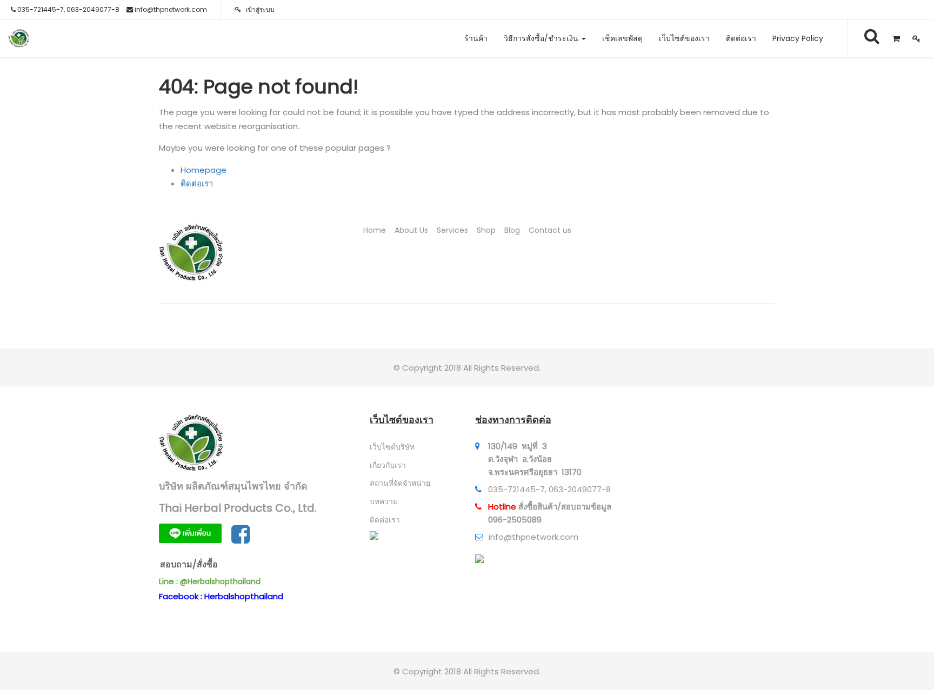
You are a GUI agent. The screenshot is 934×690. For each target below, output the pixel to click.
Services (452, 230)
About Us (411, 230)
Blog (512, 230)
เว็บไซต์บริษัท (392, 446)
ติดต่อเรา (197, 183)
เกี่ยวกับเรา (388, 465)
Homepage (203, 170)
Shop (486, 230)
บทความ (384, 501)
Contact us (550, 230)
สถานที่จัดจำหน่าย (400, 483)
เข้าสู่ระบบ (259, 9)
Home (374, 230)
